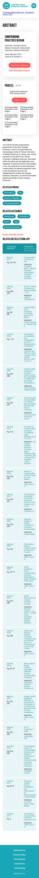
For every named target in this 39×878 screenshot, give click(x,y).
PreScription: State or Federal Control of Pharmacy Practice (30, 548)
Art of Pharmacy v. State (29, 729)
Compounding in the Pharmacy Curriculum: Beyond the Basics (29, 312)
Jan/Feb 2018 (10, 335)
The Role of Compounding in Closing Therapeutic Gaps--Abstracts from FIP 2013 (30, 433)
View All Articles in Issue (19, 70)
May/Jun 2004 (10, 308)
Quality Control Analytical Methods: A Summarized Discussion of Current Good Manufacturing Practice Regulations (30, 704)
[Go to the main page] (15, 5)
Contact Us (19, 864)
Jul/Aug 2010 (10, 495)
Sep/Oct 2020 (10, 632)
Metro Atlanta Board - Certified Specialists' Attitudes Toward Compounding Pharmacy (29, 671)
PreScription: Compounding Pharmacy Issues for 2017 (30, 817)
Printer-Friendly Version (13, 234)
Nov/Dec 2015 (10, 520)
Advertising (19, 868)
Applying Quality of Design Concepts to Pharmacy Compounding (29, 524)
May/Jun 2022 (10, 728)
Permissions (19, 859)
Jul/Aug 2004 (10, 287)
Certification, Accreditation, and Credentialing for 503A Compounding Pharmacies (29, 340)
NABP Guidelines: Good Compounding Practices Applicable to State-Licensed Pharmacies (30, 574)
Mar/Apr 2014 (10, 258)
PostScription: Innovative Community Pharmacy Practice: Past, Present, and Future (29, 500)
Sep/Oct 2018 (10, 370)
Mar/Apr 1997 (10, 568)
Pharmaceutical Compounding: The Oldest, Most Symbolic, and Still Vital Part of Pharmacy (30, 404)
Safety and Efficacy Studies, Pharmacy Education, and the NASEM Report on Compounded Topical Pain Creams (30, 640)
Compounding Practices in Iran (29, 259)
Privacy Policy (19, 855)
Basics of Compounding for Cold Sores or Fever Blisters (29, 475)
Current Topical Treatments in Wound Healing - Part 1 (30, 289)
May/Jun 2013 (10, 697)
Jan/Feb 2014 (10, 428)
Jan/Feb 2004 (10, 665)
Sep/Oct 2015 (10, 597)
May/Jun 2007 (10, 545)
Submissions (19, 850)
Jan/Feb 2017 (10, 815)
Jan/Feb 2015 (10, 782)
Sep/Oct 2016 (10, 399)
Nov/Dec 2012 (10, 747)
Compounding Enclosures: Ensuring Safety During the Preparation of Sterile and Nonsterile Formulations (30, 376)
